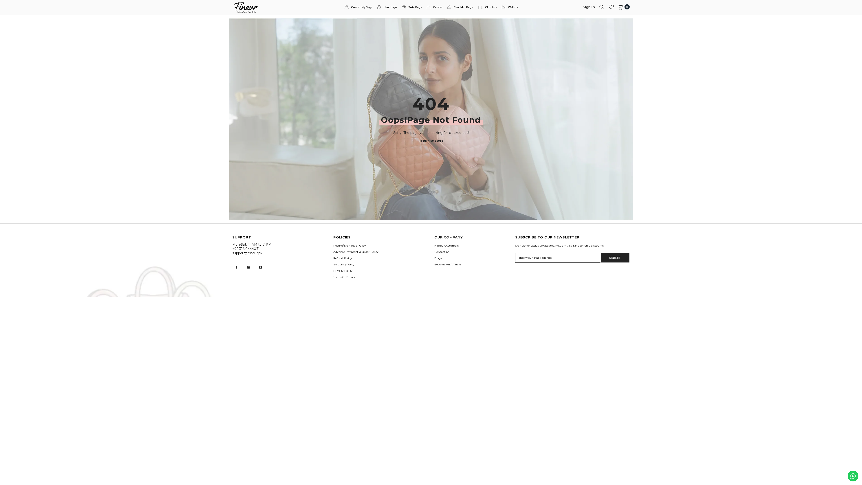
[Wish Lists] (611, 6)
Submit (615, 257)
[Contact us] (853, 476)
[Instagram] (248, 267)
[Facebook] (236, 267)
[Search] (602, 7)
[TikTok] (260, 267)
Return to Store (431, 140)
